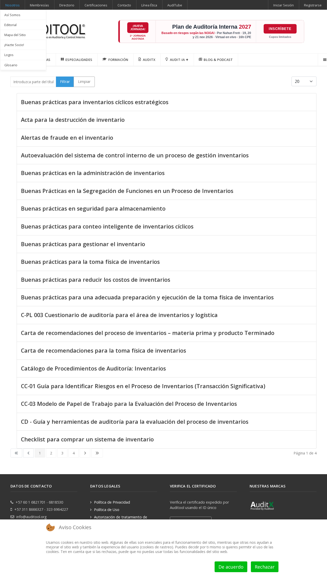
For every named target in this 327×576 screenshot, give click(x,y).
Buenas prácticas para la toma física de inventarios (90, 261)
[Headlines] (48, 30)
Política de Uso (106, 509)
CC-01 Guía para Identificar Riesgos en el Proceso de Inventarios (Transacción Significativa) (143, 386)
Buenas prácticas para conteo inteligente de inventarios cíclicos (107, 226)
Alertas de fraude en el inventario (67, 137)
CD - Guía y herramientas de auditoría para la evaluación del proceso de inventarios (134, 421)
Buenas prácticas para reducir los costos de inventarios (95, 279)
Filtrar (65, 81)
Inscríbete (280, 29)
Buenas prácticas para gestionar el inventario (83, 244)
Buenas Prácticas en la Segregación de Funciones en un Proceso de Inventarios (127, 190)
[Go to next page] (85, 453)
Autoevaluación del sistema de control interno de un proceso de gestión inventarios (135, 155)
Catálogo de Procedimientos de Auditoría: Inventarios (93, 368)
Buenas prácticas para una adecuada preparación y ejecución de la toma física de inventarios (147, 297)
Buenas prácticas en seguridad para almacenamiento (93, 208)
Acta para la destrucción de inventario (73, 119)
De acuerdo (230, 567)
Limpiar (84, 81)
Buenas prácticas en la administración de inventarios (93, 173)
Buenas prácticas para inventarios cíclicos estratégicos (94, 102)
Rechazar (265, 567)
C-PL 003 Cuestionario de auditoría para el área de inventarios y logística (119, 315)
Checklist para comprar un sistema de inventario (87, 439)
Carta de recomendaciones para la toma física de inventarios (103, 350)
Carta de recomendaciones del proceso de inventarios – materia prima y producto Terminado (147, 332)
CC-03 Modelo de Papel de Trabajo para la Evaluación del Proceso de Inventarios (129, 403)
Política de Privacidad (112, 502)
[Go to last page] (97, 453)
